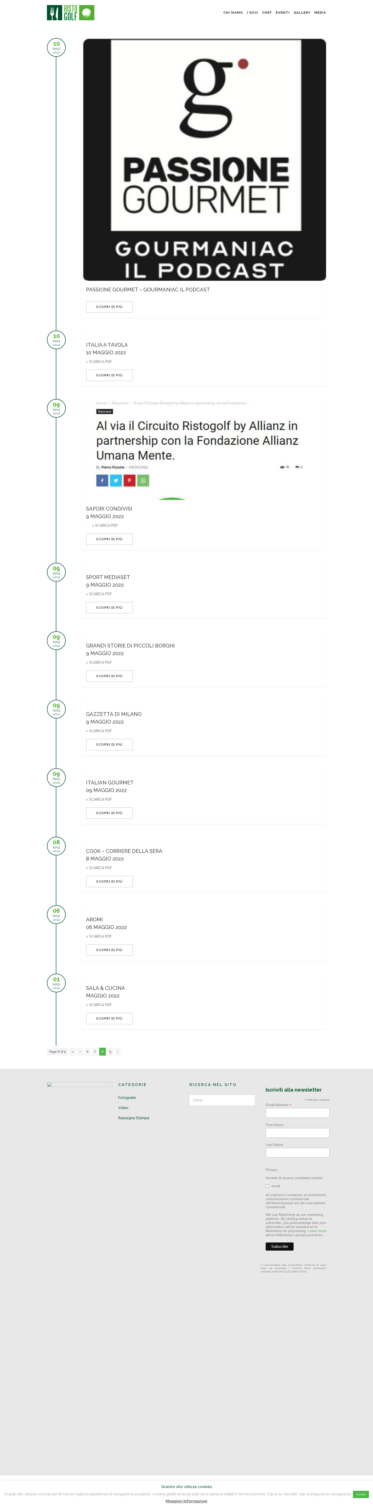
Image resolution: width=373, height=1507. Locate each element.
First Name (274, 1125)
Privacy (271, 1170)
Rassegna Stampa (133, 1118)
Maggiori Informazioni (186, 1501)
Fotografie (127, 1098)
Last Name (274, 1145)
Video (123, 1108)
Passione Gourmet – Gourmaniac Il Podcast (148, 290)
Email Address (279, 1104)
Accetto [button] (361, 1494)
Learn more (317, 1231)
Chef (267, 12)
